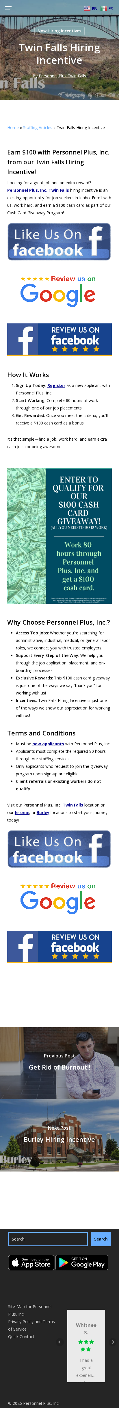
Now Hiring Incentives (59, 30)
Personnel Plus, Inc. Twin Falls (38, 190)
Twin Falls (73, 805)
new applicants (48, 743)
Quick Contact (21, 1336)
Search (101, 1239)
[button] (8, 8)
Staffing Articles (37, 127)
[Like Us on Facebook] (59, 263)
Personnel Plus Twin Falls (62, 76)
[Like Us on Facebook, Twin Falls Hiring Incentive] (59, 870)
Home (13, 127)
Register (56, 385)
